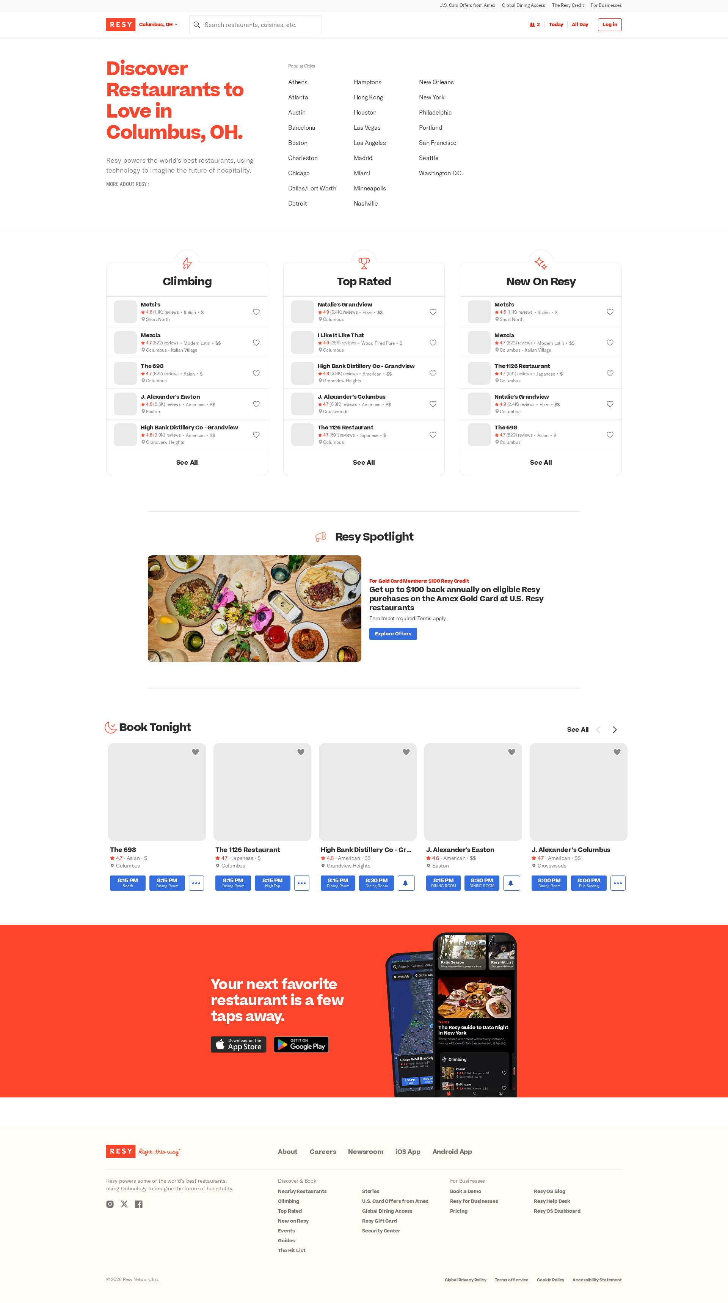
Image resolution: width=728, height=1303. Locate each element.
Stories (371, 1191)
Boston (298, 142)
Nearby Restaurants (302, 1191)
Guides (286, 1240)
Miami (362, 172)
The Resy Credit (568, 5)
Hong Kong (368, 97)
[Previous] (598, 729)
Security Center (381, 1231)
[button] (187, 279)
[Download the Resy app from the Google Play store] (301, 1044)
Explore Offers (393, 633)
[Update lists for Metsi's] (256, 312)
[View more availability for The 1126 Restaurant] (301, 883)
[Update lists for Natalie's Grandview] (433, 312)
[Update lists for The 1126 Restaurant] (433, 435)
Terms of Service (512, 1280)
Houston (365, 112)
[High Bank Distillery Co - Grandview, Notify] (406, 883)
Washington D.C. (441, 172)
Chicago (298, 172)
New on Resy (293, 1221)
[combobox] (255, 24)
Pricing (459, 1211)
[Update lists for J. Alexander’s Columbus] (433, 404)
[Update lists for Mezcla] (256, 342)
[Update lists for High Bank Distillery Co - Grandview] (256, 435)
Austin (297, 112)
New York (431, 97)
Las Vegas (367, 127)
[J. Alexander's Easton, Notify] (511, 883)
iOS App (407, 1152)
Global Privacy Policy (465, 1280)
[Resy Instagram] (110, 1204)
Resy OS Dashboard (557, 1211)
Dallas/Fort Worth (312, 188)
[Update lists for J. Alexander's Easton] (256, 404)
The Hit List (291, 1250)
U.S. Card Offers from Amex (467, 5)
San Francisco (438, 142)
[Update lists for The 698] (256, 373)
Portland (430, 127)
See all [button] (187, 462)
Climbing (288, 1201)
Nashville (366, 203)
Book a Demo (465, 1191)
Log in (609, 24)
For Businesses (606, 5)
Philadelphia (435, 112)
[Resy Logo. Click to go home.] (120, 24)
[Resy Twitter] (124, 1204)
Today (556, 24)
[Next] (614, 729)
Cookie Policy (550, 1280)
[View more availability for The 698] (196, 883)
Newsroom (365, 1152)
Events (286, 1231)
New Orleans (436, 81)
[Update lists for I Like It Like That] (433, 342)
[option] (364, 608)
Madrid (363, 157)
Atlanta (298, 97)
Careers (323, 1152)
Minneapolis (370, 188)
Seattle (428, 157)
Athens (298, 81)
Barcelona (301, 127)
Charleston (303, 157)
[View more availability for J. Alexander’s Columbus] (618, 883)
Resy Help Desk (552, 1201)
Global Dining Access (523, 5)
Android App (452, 1152)
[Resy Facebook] (139, 1204)
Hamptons (367, 81)
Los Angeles (370, 142)
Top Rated (290, 1211)
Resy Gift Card (379, 1221)
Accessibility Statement (597, 1280)
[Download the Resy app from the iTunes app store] (239, 1044)
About (288, 1152)
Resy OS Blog (549, 1191)
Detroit (297, 203)
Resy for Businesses (474, 1201)
